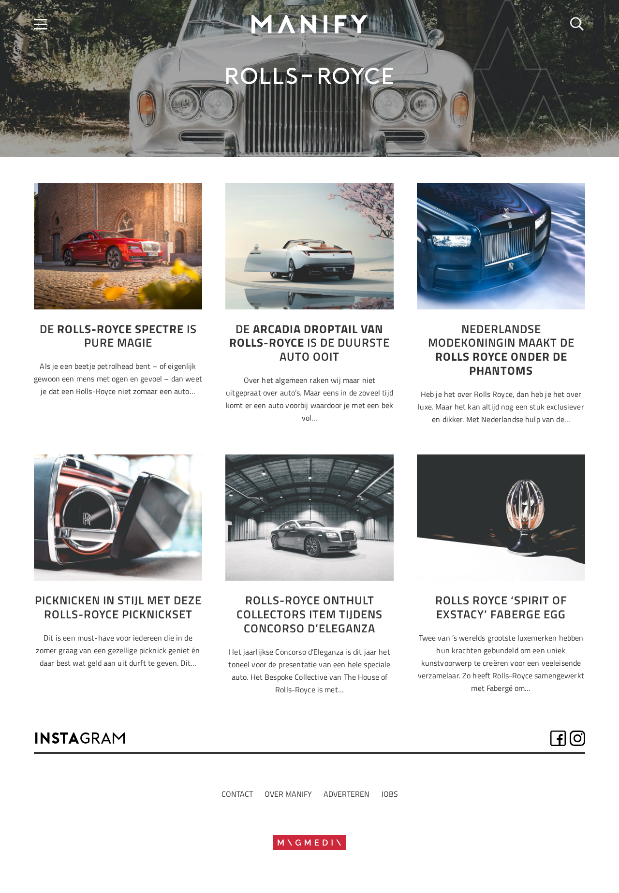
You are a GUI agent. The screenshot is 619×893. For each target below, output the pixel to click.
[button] (41, 24)
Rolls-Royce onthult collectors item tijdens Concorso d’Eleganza (309, 614)
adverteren (346, 794)
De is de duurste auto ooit (309, 343)
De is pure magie (118, 335)
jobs (389, 794)
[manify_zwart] (309, 24)
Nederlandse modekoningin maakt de (501, 349)
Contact (237, 794)
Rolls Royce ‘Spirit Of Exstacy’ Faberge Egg (501, 607)
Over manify (288, 794)
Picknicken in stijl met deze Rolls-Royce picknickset (118, 607)
